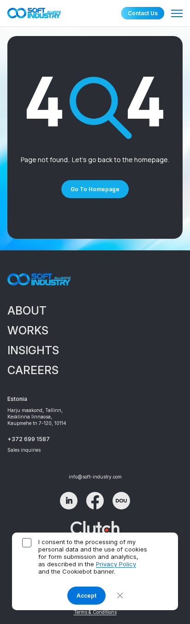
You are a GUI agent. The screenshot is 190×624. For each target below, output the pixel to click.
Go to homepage (95, 189)
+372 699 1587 (28, 439)
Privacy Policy (116, 564)
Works (27, 330)
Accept (86, 595)
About (27, 310)
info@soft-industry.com (95, 476)
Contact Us (143, 13)
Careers (33, 370)
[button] (120, 595)
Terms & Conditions (95, 612)
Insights (33, 350)
